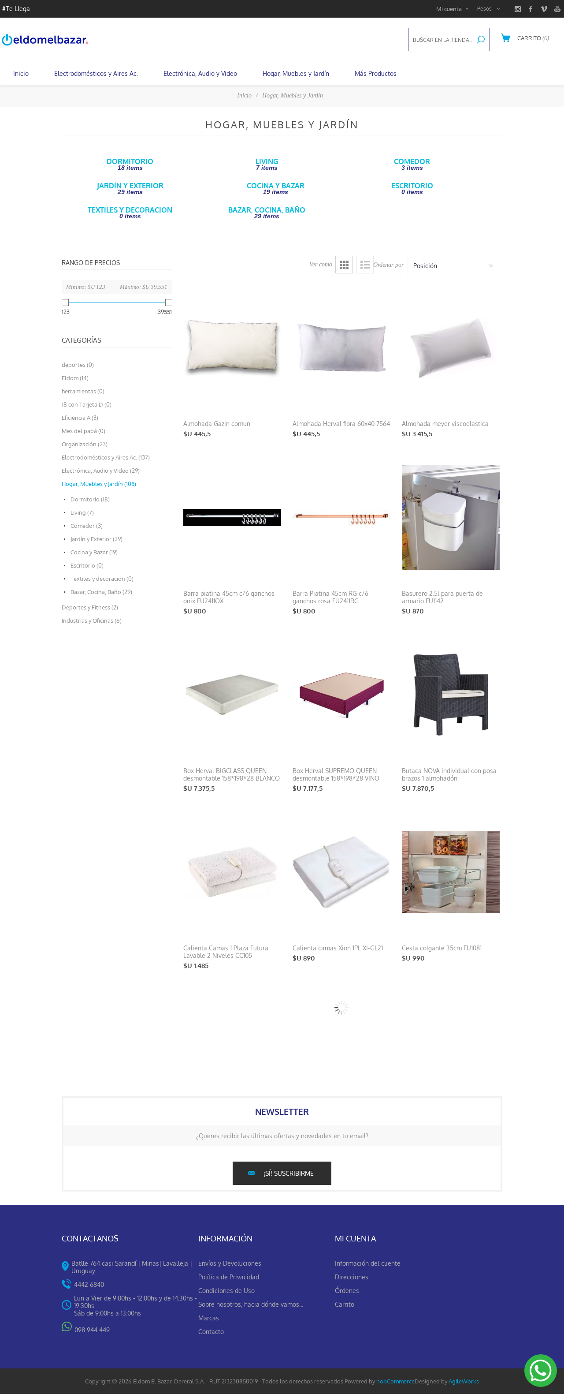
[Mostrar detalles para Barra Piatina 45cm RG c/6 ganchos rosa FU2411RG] (341, 517)
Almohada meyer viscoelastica (445, 423)
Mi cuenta (449, 8)
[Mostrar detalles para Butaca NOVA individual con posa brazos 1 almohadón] (451, 695)
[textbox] (440, 40)
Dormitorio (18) (90, 499)
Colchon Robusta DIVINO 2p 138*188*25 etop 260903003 (223, 1306)
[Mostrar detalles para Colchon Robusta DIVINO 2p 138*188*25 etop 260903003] (232, 1227)
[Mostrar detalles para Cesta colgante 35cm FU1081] (451, 872)
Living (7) (82, 512)
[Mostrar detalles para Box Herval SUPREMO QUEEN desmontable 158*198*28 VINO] (341, 695)
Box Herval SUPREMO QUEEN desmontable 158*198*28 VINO (336, 774)
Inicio (244, 95)
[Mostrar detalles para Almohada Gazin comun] (232, 348)
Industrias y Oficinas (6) (92, 620)
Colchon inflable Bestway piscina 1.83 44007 (449, 1128)
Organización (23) (85, 444)
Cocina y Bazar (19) (94, 552)
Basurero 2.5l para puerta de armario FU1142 (442, 597)
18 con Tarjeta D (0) (86, 404)
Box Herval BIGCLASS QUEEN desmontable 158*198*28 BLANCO (231, 774)
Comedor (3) (86, 525)
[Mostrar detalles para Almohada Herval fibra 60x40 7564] (341, 348)
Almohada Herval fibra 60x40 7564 (341, 423)
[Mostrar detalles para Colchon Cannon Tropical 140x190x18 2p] (232, 1049)
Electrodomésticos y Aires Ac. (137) (106, 457)
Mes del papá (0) (83, 430)
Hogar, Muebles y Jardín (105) (99, 483)
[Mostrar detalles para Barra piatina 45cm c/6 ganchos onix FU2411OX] (232, 517)
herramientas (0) (83, 391)
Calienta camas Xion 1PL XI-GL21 (338, 948)
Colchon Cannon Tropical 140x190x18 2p (218, 1128)
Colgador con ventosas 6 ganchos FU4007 (340, 1306)
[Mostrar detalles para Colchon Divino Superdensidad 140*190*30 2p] (341, 1049)
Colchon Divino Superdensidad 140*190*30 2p (336, 1128)
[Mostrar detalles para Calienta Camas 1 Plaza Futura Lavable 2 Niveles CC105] (232, 872)
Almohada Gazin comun (216, 423)
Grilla (344, 264)
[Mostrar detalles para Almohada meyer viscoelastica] (451, 348)
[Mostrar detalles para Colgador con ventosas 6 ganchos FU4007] (341, 1227)
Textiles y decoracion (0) (102, 578)
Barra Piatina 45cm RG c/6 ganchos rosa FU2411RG (330, 597)
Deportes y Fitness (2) (90, 607)
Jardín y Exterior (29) (96, 538)
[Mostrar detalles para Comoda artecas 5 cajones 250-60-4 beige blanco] (451, 1227)
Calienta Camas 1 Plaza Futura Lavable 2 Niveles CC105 (225, 951)
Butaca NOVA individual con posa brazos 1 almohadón (449, 774)
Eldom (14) (75, 377)
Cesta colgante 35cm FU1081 (442, 948)
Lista (365, 264)
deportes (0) (78, 364)
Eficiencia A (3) (80, 417)
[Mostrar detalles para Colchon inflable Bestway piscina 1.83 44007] (451, 1049)
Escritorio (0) (87, 565)
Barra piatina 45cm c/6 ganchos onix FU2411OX (229, 597)
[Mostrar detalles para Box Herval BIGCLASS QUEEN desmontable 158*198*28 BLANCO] (232, 695)
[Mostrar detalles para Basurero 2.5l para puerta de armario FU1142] (451, 517)
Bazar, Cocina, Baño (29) (101, 591)
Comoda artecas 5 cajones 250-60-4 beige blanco (446, 1306)
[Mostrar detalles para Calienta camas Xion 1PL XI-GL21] (341, 872)
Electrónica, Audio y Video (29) (101, 470)
